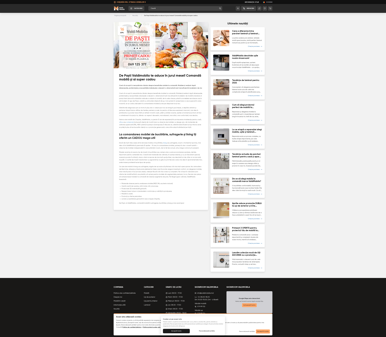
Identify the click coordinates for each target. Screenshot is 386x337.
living (165, 143)
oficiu (121, 122)
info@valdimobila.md (205, 293)
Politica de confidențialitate (125, 293)
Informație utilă (252, 2)
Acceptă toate (176, 331)
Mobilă (146, 293)
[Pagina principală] (119, 8)
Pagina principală (120, 15)
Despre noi (118, 297)
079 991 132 (201, 306)
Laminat (147, 305)
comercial (129, 122)
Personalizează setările (207, 331)
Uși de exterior (149, 297)
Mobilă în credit (120, 301)
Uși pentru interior (150, 301)
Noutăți (135, 15)
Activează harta (249, 305)
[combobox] (184, 8)
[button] (220, 8)
